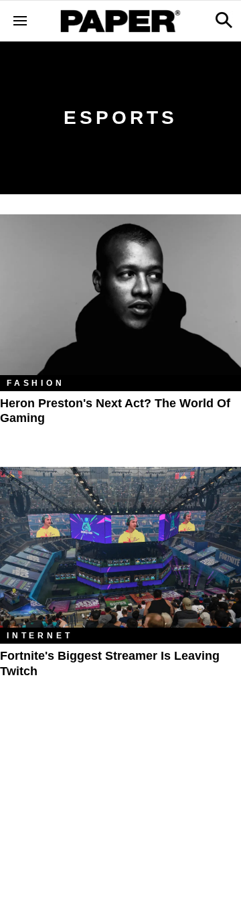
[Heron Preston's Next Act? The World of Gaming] (120, 294)
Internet (39, 635)
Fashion (36, 383)
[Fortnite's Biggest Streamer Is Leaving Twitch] (120, 547)
